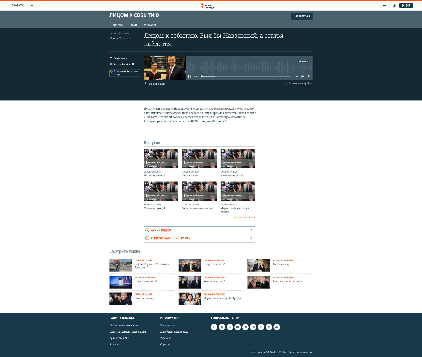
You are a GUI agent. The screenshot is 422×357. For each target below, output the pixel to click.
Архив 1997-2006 (119, 338)
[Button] (118, 59)
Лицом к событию (214, 261)
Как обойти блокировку (174, 332)
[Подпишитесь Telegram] (245, 327)
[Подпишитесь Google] (214, 327)
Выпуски (117, 25)
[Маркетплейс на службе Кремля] (190, 298)
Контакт (114, 344)
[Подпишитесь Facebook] (222, 327)
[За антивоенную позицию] (199, 191)
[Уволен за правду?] (161, 191)
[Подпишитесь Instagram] (253, 327)
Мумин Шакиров (119, 38)
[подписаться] (276, 327)
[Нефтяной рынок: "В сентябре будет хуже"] (120, 265)
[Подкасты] (269, 327)
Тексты (133, 25)
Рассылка (165, 338)
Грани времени (143, 261)
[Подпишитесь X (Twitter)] (230, 327)
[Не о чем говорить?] (238, 158)
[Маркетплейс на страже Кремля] (238, 191)
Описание (150, 25)
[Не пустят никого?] (161, 158)
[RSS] (261, 327)
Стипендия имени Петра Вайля (128, 332)
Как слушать (167, 325)
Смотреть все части (244, 217)
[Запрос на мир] (199, 158)
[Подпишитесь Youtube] (237, 327)
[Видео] (384, 5)
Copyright (165, 344)
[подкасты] (394, 5)
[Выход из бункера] (120, 298)
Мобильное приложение (123, 325)
